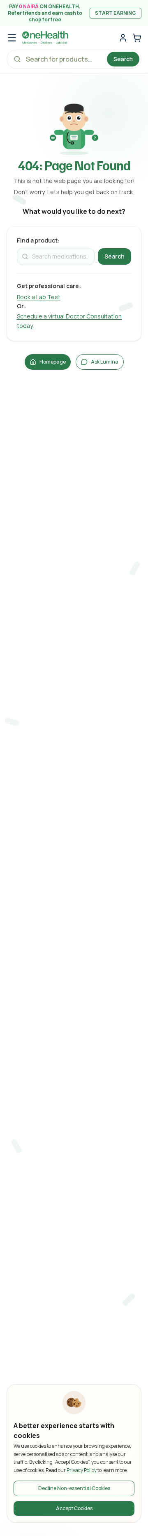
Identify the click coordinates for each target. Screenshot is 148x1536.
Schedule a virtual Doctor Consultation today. (69, 321)
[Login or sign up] (122, 37)
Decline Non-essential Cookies (74, 1488)
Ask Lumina (104, 361)
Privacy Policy (82, 1470)
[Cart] (136, 37)
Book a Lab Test (38, 297)
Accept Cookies (74, 1508)
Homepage (52, 361)
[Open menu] (12, 37)
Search (123, 59)
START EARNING (115, 12)
